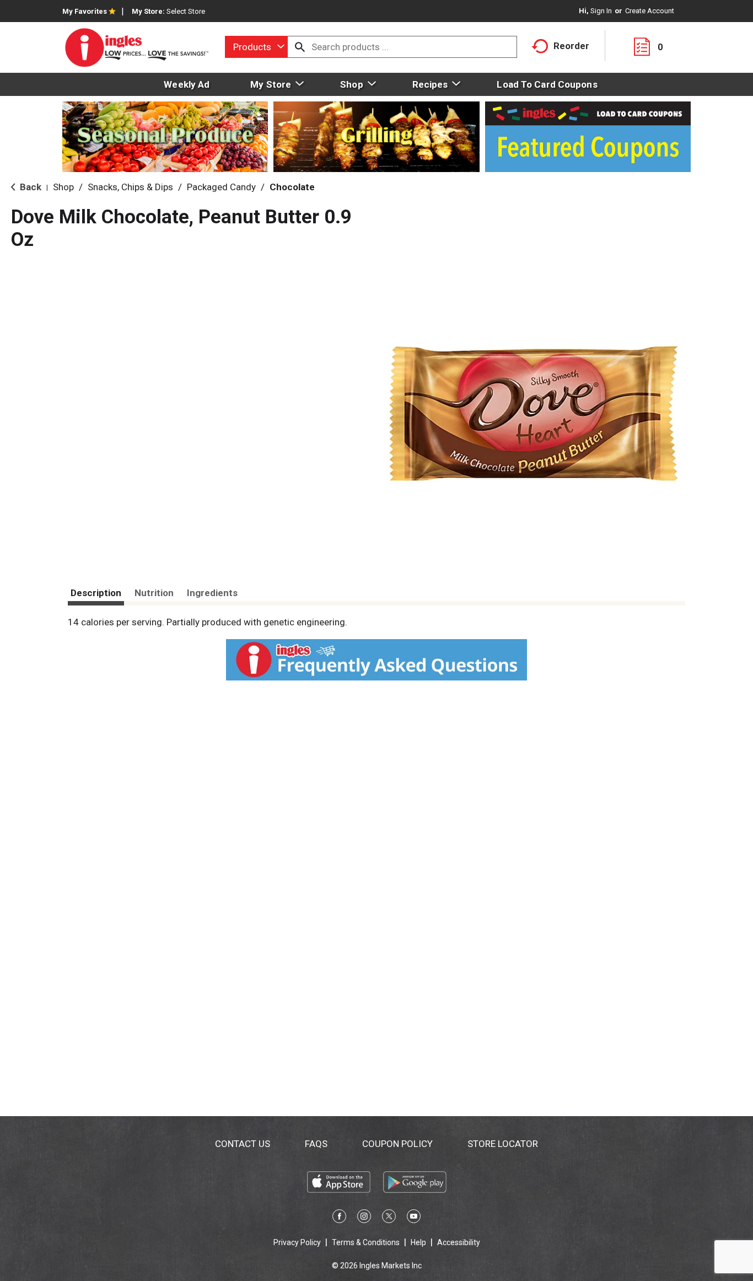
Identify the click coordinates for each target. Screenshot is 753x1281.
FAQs (316, 1143)
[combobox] (256, 47)
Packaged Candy (221, 186)
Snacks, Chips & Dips (130, 186)
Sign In (601, 11)
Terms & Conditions (366, 1242)
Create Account (649, 11)
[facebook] (339, 1218)
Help (418, 1242)
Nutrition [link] (154, 592)
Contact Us (242, 1143)
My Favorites (84, 11)
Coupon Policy (397, 1143)
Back (29, 186)
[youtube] (414, 1218)
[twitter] (389, 1218)
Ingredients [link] (212, 592)
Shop (63, 186)
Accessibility (458, 1242)
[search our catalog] (300, 47)
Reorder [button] (571, 45)
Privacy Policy (297, 1242)
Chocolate (292, 186)
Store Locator (502, 1143)
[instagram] (364, 1218)
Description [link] (96, 592)
